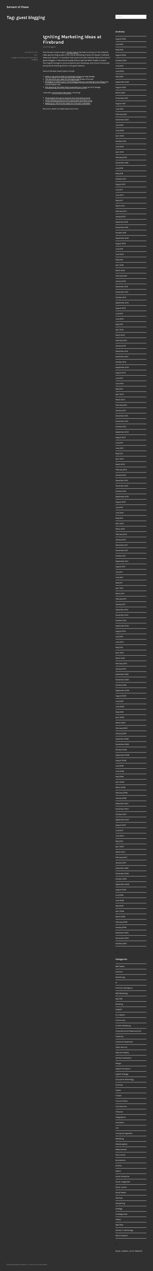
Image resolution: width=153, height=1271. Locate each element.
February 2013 (121, 470)
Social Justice (121, 1187)
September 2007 (122, 820)
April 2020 (119, 136)
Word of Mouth (121, 1236)
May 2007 (119, 841)
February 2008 (121, 793)
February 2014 (121, 405)
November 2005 (122, 938)
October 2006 (121, 879)
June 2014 (119, 383)
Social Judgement (122, 1182)
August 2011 (120, 566)
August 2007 (120, 825)
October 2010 (120, 620)
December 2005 (121, 933)
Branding (119, 1004)
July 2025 (119, 44)
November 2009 (122, 680)
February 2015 (121, 340)
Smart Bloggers (49, 47)
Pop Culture (120, 1155)
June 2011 (119, 577)
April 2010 (119, 653)
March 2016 (120, 270)
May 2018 (119, 173)
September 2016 (122, 238)
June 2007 (119, 836)
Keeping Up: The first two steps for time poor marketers (67, 103)
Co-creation (120, 1015)
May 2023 (119, 76)
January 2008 (120, 798)
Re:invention (120, 1160)
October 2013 (120, 426)
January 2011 (120, 604)
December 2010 (121, 610)
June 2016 (119, 254)
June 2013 (119, 448)
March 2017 (120, 206)
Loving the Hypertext (123, 1133)
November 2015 (121, 292)
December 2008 (122, 739)
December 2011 (121, 545)
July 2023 (119, 66)
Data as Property (122, 1052)
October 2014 (120, 362)
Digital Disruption (122, 1069)
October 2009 (121, 685)
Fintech (118, 1096)
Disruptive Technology (124, 1079)
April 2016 (119, 265)
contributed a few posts (61, 93)
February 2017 (121, 211)
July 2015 (119, 313)
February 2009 (121, 728)
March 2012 (120, 529)
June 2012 (119, 513)
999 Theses (119, 966)
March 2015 (120, 335)
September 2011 (121, 561)
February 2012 (121, 534)
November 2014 (121, 356)
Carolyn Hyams (73, 52)
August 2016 (120, 243)
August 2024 (120, 55)
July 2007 (119, 830)
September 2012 (122, 496)
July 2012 (119, 507)
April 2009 (119, 717)
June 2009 (119, 707)
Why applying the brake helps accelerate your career (66, 87)
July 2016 (119, 249)
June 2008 (119, 771)
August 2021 (120, 103)
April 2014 (119, 394)
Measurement (121, 1149)
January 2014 (120, 410)
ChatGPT (118, 1009)
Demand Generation (123, 1058)
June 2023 (119, 71)
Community (120, 1020)
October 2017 (120, 179)
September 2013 (122, 432)
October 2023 (120, 60)
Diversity (119, 1085)
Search (118, 1171)
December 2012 (121, 480)
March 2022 (120, 93)
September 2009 (122, 690)
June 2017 (119, 195)
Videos (118, 1219)
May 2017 (119, 200)
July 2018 (119, 168)
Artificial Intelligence (124, 988)
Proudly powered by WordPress (17, 1264)
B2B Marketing (121, 993)
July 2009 (119, 701)
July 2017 (119, 190)
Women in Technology (124, 1230)
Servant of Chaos (18, 7)
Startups (119, 1198)
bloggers (15, 57)
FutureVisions (121, 1106)
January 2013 (120, 475)
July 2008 (119, 766)
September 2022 (122, 82)
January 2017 (120, 216)
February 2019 (121, 157)
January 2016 (120, 281)
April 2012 (119, 523)
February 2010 (121, 663)
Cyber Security (121, 1047)
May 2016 (119, 260)
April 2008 (119, 782)
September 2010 (122, 626)
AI (116, 982)
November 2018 (121, 163)
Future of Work (121, 1101)
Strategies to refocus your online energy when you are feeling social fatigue (75, 82)
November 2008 (122, 744)
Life (116, 1128)
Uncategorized (121, 1214)
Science (118, 1166)
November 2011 (121, 550)
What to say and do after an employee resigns (63, 76)
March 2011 (119, 593)
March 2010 (120, 658)
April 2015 (119, 330)
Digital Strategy (121, 1074)
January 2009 (120, 733)
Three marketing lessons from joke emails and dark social (68, 101)
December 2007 (121, 803)
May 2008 (119, 777)
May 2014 (119, 389)
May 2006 (119, 906)
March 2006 (120, 917)
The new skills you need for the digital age (62, 79)
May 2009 (119, 712)
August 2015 (120, 308)
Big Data (118, 999)
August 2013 (120, 437)
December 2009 (121, 674)
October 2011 (120, 556)
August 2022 (120, 87)
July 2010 (119, 637)
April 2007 (119, 847)
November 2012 (121, 486)
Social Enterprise (122, 1176)
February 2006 (121, 922)
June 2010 (119, 642)
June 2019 (119, 146)
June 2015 (119, 319)
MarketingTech (121, 1144)
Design (118, 1063)
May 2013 (119, 453)
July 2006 (119, 895)
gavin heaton (29, 57)
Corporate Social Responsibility (128, 1031)
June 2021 (119, 109)
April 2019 (119, 152)
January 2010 (120, 669)
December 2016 (121, 222)
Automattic (43, 1264)
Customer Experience (124, 1042)
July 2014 (119, 378)
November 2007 (122, 809)
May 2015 (119, 324)
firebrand (21, 57)
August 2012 (120, 502)
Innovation (119, 1122)
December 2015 (121, 286)
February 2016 (121, 276)
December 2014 (121, 351)
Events (118, 1090)
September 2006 (122, 884)
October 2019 (120, 141)
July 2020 (119, 125)
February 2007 (121, 857)
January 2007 (120, 863)
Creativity (119, 1036)
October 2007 (121, 814)
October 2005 (121, 943)
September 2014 (122, 367)
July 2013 (119, 443)
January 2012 (120, 540)
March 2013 (120, 464)
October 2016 (120, 233)
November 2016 (121, 227)
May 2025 (119, 50)
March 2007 (120, 852)
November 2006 (122, 873)
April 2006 (119, 911)
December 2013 (121, 416)
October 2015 (120, 297)
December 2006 (121, 868)
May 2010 (119, 647)
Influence (119, 1112)
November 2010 (121, 615)
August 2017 (120, 184)
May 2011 (119, 583)
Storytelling (120, 1203)
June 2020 (119, 130)
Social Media (120, 1192)
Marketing (119, 1139)
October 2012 (120, 491)
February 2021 (121, 114)
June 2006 (119, 900)
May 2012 (119, 518)
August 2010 (120, 631)
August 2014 (120, 373)
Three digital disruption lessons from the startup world (67, 98)
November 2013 (121, 421)
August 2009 (120, 696)
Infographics (120, 1117)
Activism (119, 972)
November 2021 (121, 98)
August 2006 (120, 890)
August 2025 (120, 39)
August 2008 (120, 760)
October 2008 (121, 750)
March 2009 (120, 723)
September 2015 (122, 303)
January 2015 (120, 346)
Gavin (36, 55)
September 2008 (122, 755)
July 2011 (119, 572)
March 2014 (120, 400)
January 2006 (120, 927)
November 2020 (122, 120)
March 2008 (120, 787)
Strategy (118, 1209)
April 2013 (119, 459)
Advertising (120, 977)
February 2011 (121, 599)
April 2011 (119, 588)
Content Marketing (123, 1026)
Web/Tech (119, 1225)
